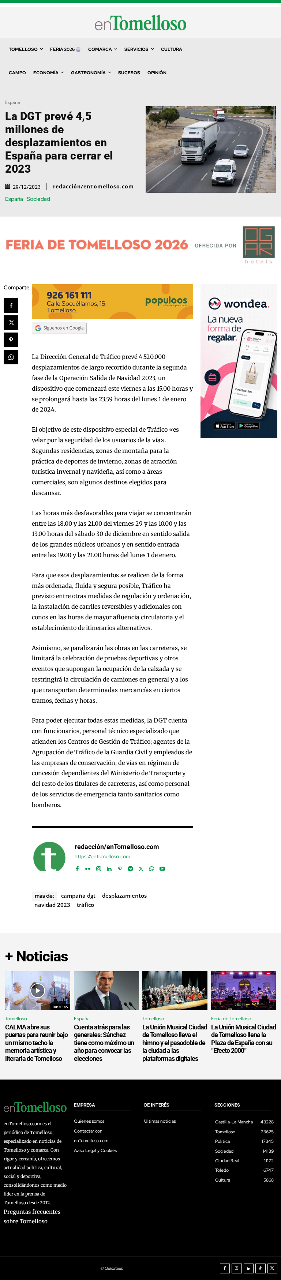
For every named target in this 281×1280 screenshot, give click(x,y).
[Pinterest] (11, 340)
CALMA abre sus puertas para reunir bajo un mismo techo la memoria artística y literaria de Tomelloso (36, 1042)
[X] (11, 322)
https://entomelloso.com (102, 856)
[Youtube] (162, 867)
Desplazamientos (124, 895)
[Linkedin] (109, 867)
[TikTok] (260, 1269)
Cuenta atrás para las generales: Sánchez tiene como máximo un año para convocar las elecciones (104, 1042)
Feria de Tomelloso (231, 1019)
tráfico (85, 904)
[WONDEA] (239, 436)
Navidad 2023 (52, 904)
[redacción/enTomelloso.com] (49, 857)
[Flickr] (88, 867)
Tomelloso (16, 1019)
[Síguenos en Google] (59, 341)
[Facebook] (11, 305)
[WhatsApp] (11, 357)
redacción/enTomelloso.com (93, 186)
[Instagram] (98, 867)
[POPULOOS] (112, 317)
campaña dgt (78, 895)
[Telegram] (130, 867)
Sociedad (38, 199)
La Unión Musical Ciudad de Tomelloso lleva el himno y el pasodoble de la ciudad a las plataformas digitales (174, 1042)
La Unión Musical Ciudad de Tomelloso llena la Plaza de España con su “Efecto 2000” (243, 1039)
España (12, 102)
